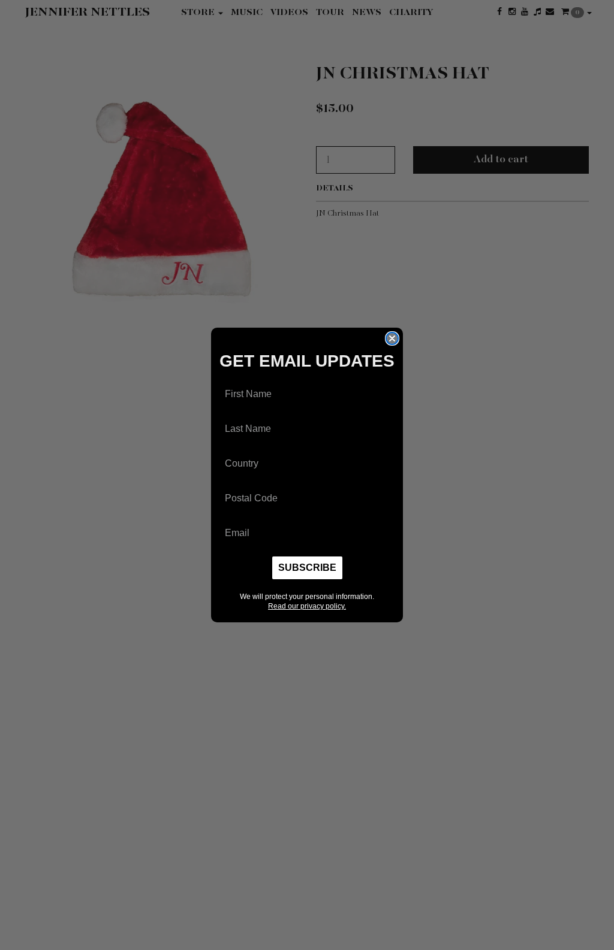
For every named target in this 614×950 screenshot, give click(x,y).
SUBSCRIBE (307, 567)
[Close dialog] (392, 338)
